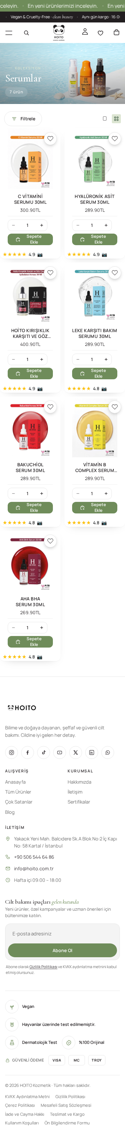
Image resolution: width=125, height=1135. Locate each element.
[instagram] (11, 752)
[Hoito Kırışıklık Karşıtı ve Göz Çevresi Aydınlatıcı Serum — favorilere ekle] (50, 272)
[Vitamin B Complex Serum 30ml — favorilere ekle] (114, 406)
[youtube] (59, 752)
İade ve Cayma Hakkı (24, 1114)
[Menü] (9, 32)
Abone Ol (62, 950)
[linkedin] (91, 752)
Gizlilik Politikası (43, 966)
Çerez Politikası (20, 1105)
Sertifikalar (79, 802)
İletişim (75, 792)
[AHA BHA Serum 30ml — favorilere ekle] (50, 541)
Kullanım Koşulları (22, 1123)
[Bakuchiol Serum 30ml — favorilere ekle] (50, 406)
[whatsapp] (107, 752)
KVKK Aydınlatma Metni (27, 1096)
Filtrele (28, 119)
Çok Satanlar (18, 802)
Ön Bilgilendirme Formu (67, 1123)
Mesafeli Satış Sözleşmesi (66, 1105)
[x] (75, 752)
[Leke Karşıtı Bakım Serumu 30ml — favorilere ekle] (114, 272)
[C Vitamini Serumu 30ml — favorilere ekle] (50, 138)
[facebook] (27, 752)
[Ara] (26, 33)
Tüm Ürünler (18, 792)
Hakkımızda (79, 782)
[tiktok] (43, 752)
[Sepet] (116, 33)
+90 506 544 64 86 (34, 857)
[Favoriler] (100, 33)
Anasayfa (15, 782)
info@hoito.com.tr (34, 868)
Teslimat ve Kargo (67, 1114)
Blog (10, 812)
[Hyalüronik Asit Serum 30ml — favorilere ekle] (114, 138)
